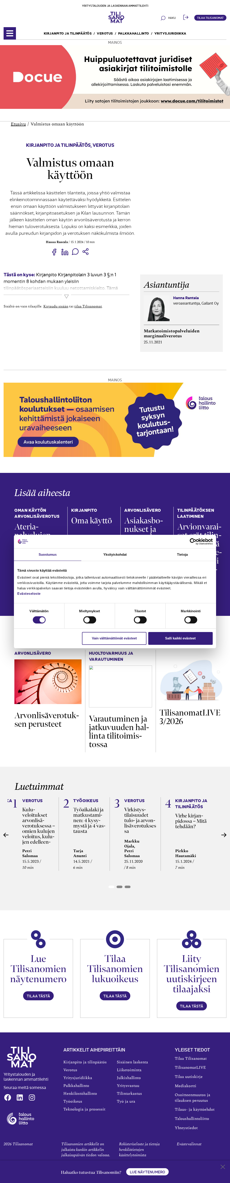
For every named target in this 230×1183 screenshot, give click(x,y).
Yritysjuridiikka (170, 33)
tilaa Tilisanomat (88, 306)
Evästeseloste (29, 593)
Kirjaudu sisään (55, 306)
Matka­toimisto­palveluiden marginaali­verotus (171, 333)
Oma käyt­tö (91, 520)
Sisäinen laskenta (132, 1062)
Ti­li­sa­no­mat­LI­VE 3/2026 (189, 717)
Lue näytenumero (147, 1171)
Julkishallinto (129, 1078)
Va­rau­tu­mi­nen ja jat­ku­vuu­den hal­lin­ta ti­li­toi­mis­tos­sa (119, 731)
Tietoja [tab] (182, 554)
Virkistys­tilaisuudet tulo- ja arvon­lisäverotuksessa (140, 820)
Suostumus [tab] (48, 554)
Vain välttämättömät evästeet (114, 638)
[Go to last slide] (6, 834)
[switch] (89, 619)
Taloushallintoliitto (192, 1119)
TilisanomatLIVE (190, 1068)
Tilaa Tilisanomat (210, 18)
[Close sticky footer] (222, 1167)
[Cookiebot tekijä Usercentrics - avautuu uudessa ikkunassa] (193, 541)
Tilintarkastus (129, 1094)
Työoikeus (72, 1102)
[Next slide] (224, 834)
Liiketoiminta (129, 1070)
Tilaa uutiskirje (189, 1077)
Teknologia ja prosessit (84, 1109)
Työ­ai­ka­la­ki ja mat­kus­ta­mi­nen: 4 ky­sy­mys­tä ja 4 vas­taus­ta (89, 820)
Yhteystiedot (186, 1128)
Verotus (105, 33)
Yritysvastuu (128, 1086)
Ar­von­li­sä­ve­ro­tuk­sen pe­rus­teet (46, 719)
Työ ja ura (126, 1102)
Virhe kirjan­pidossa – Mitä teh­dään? (191, 821)
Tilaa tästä (38, 996)
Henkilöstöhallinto (80, 1094)
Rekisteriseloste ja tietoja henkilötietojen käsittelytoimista (139, 1149)
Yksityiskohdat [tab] (115, 554)
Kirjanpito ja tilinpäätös (68, 33)
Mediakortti (185, 1086)
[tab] (111, 887)
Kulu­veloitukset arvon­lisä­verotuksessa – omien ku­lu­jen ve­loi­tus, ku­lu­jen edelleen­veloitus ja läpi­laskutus (38, 831)
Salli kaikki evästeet (180, 638)
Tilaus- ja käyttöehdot (195, 1110)
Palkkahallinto (133, 33)
